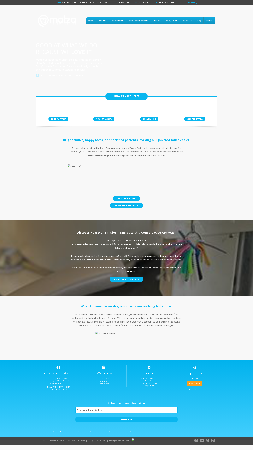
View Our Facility (104, 119)
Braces (157, 20)
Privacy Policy (92, 440)
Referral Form (103, 381)
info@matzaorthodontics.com (170, 2)
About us (102, 20)
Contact (209, 20)
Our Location (149, 119)
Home (90, 20)
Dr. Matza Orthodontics (54, 26)
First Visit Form (104, 378)
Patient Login (193, 2)
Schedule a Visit (58, 119)
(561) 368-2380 (143, 2)
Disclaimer (81, 440)
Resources (187, 20)
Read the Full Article (126, 279)
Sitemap (103, 440)
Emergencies (171, 20)
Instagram (207, 441)
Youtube (202, 441)
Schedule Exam (104, 384)
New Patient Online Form (195, 390)
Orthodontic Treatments (139, 20)
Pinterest (213, 441)
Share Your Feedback (126, 205)
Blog (199, 20)
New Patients (117, 20)
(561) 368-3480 (123, 2)
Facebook (196, 441)
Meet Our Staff (126, 198)
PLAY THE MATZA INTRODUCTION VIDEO (63, 75)
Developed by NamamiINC (119, 440)
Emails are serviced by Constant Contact (189, 431)
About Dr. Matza (195, 119)
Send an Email (194, 383)
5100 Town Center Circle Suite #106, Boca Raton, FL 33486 (84, 2)
